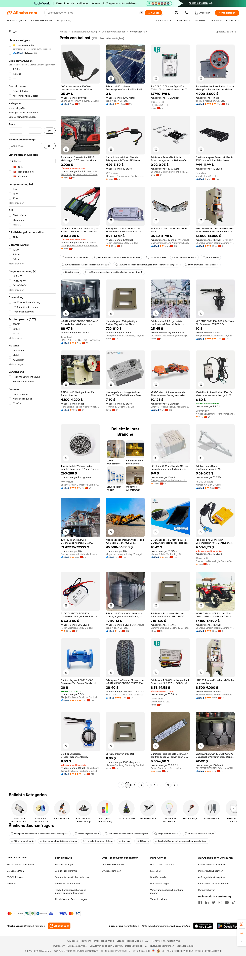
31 (168, 785)
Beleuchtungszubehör (113, 31)
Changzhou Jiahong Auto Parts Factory (170, 243)
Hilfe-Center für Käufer (162, 864)
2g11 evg (126, 841)
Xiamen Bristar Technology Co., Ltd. (169, 554)
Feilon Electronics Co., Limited (122, 243)
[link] (241, 924)
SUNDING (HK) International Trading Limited (80, 174)
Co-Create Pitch (15, 870)
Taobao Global (134, 940)
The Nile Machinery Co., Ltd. (210, 100)
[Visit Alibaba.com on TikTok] (234, 902)
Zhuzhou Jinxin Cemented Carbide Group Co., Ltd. (80, 484)
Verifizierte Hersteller (113, 864)
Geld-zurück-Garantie (66, 870)
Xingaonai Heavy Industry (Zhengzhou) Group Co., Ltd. (125, 554)
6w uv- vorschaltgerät (186, 257)
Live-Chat (155, 870)
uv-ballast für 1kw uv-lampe (201, 833)
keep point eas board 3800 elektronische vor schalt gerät (41, 833)
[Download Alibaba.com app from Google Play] (228, 926)
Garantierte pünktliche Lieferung (72, 877)
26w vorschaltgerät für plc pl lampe (60, 841)
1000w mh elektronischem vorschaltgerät (128, 833)
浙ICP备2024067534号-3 (208, 951)
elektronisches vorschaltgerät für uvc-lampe (119, 257)
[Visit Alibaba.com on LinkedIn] (207, 902)
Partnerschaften (206, 890)
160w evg (144, 841)
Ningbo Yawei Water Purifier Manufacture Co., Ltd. (215, 413)
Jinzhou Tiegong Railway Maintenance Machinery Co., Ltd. (170, 406)
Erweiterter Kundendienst (68, 883)
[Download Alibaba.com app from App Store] (203, 926)
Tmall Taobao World (104, 940)
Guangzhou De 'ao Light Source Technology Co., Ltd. (80, 245)
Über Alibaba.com (16, 857)
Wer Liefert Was (171, 940)
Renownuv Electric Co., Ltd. (120, 406)
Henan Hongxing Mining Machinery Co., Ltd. (80, 406)
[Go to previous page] (121, 785)
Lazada (120, 940)
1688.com (86, 940)
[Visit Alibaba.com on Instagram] (220, 902)
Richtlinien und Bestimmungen (71, 899)
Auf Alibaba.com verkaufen (212, 864)
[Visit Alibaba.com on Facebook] (200, 902)
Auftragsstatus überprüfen (212, 877)
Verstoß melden (158, 899)
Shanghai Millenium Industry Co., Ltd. (80, 100)
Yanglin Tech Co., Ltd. (117, 100)
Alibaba (63, 31)
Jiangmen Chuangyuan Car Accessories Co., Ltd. (125, 176)
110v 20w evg (212, 257)
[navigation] (32, 408)
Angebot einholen (111, 870)
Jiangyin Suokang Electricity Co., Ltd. (125, 335)
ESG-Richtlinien (15, 877)
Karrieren (11, 883)
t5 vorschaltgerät (157, 257)
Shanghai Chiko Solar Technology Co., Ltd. (170, 171)
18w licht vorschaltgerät (76, 257)
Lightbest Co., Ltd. (160, 105)
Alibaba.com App (180, 926)
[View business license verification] (153, 951)
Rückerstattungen (159, 883)
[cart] (187, 13)
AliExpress (72, 940)
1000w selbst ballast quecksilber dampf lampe (87, 265)
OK (49, 130)
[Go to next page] (175, 785)
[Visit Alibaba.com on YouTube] (227, 902)
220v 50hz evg (72, 272)
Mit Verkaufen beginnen (210, 870)
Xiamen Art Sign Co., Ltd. (208, 484)
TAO (146, 940)
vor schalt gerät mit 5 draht (100, 841)
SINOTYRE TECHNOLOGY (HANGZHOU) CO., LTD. (80, 340)
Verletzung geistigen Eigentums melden (166, 891)
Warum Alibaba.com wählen (21, 864)
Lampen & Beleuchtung (84, 31)
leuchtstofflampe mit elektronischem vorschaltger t (182, 841)
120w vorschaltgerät (24, 841)
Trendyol (155, 940)
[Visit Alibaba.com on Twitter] (214, 902)
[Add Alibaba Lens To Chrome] (59, 926)
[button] (141, 13)
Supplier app (116, 926)
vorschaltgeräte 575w (88, 833)
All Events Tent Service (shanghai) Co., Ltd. (170, 335)
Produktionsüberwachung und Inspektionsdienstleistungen (70, 891)
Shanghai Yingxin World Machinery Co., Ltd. (215, 243)
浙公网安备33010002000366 (177, 951)
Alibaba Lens (14, 926)
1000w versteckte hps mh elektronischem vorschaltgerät (116, 272)
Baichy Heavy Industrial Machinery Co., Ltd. (80, 554)
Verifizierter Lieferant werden (213, 883)
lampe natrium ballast (168, 833)
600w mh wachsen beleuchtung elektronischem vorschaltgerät (148, 265)
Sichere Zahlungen (64, 864)
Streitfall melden (158, 877)
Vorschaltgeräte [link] (138, 31)
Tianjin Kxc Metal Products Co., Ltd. (214, 335)
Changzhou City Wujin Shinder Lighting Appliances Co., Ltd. (170, 480)
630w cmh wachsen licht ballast (203, 265)
